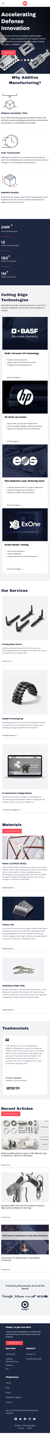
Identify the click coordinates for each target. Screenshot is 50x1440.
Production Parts (12, 644)
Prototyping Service (9, 735)
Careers (9, 1402)
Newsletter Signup (13, 1397)
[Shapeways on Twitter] (20, 1419)
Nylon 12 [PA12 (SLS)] (14, 864)
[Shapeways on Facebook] (25, 1419)
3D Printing (10, 1354)
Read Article (5, 1165)
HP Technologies (12, 441)
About (8, 1383)
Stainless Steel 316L (13, 986)
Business (9, 1365)
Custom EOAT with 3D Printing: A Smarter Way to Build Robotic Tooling (23, 1206)
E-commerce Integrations (17, 793)
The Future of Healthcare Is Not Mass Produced (20, 1259)
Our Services (6, 661)
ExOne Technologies (14, 569)
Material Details (7, 888)
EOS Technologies (13, 505)
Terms (29, 1428)
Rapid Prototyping (12, 719)
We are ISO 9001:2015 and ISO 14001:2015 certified (22, 1412)
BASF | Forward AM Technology (22, 353)
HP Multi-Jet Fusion (16, 417)
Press (8, 1392)
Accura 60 (8, 925)
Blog (7, 1388)
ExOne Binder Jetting (17, 545)
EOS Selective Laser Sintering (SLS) (24, 481)
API (7, 1369)
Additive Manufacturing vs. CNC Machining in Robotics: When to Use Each (23, 1154)
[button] (12, 831)
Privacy (21, 1428)
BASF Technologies (13, 377)
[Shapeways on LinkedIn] (16, 1419)
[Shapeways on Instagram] (29, 1419)
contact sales (14, 1343)
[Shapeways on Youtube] (34, 1419)
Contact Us (30, 1354)
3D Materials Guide (34, 1359)
